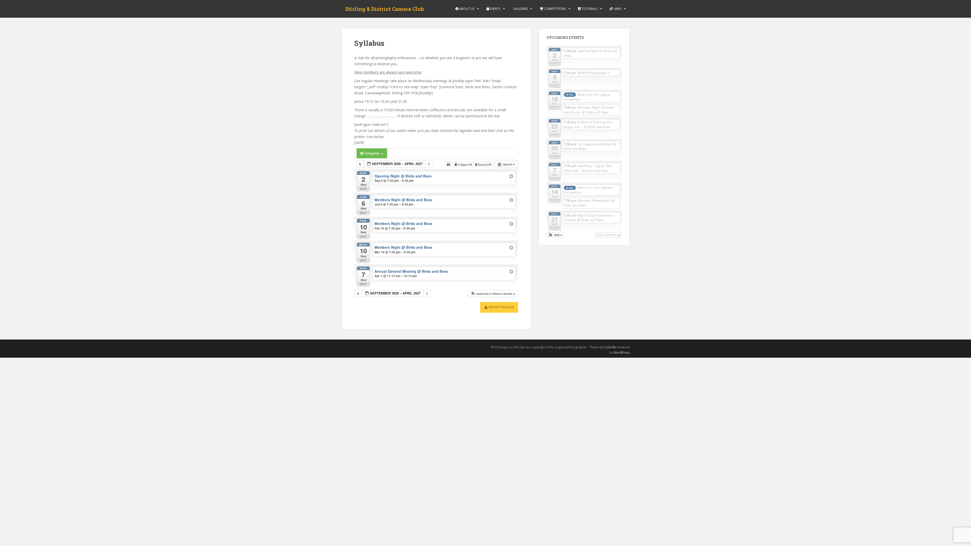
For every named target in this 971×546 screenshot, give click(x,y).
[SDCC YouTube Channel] (362, 348)
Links (617, 9)
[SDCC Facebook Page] (345, 348)
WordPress (622, 352)
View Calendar (607, 235)
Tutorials (589, 9)
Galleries (520, 9)
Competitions (554, 9)
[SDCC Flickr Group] (353, 348)
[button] (493, 293)
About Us (466, 9)
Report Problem (501, 307)
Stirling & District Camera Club (384, 9)
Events (494, 9)
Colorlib (610, 347)
